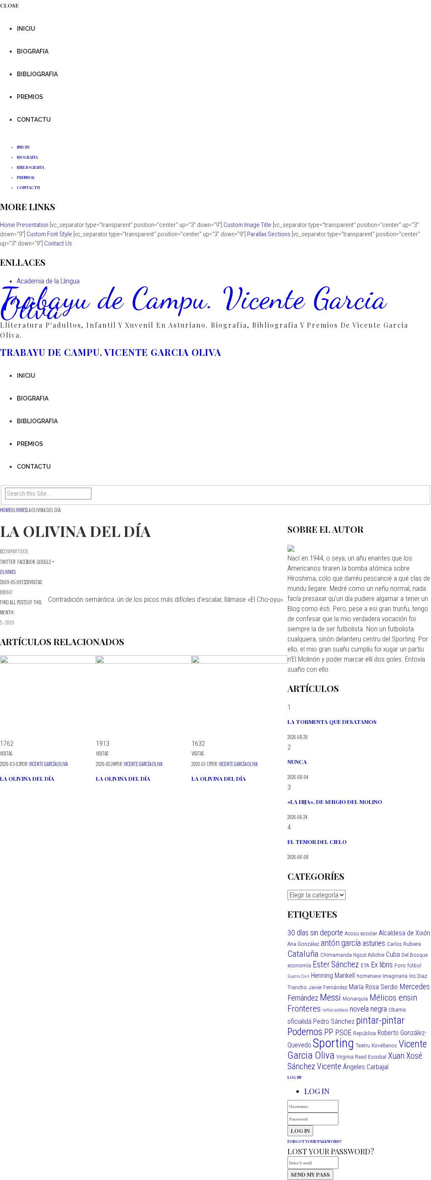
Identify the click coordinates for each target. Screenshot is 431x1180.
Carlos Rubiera (404, 943)
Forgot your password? (314, 1141)
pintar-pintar (380, 1020)
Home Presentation (24, 225)
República (364, 1033)
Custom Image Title (247, 225)
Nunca (297, 761)
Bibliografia (37, 74)
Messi (330, 997)
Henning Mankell (333, 976)
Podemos (304, 1032)
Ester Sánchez (336, 964)
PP (328, 1032)
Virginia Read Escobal (361, 1056)
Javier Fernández (328, 987)
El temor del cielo (317, 841)
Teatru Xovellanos (376, 1045)
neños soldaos (335, 1010)
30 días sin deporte (315, 932)
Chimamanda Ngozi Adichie (352, 954)
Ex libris (382, 964)
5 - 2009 (7, 622)
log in (294, 1077)
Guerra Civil (298, 976)
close (9, 5)
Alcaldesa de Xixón (404, 933)
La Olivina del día (27, 778)
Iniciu (26, 28)
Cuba (393, 954)
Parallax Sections (268, 234)
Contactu (34, 119)
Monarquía (355, 998)
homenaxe (369, 975)
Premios (30, 96)
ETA (365, 965)
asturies (373, 943)
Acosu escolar (361, 933)
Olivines (8, 572)
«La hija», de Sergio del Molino (334, 801)
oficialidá (299, 1021)
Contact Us (58, 243)
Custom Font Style (49, 234)
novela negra (368, 1008)
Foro (400, 965)
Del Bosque (415, 954)
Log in (317, 1091)
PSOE (343, 1032)
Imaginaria (395, 975)
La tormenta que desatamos (332, 721)
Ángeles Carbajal (365, 1067)
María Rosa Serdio (373, 987)
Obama (397, 1009)
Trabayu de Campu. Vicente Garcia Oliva (193, 303)
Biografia (32, 51)
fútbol (414, 965)
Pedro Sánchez (333, 1021)
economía (299, 965)
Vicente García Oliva (48, 764)
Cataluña (303, 953)
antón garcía (341, 943)
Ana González (303, 943)
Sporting (333, 1043)
